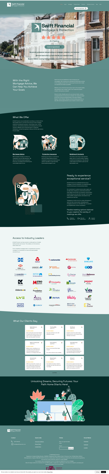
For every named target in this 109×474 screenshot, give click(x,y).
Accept (103, 472)
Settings (97, 472)
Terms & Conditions (39, 441)
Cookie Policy (38, 446)
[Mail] (12, 444)
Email (60, 445)
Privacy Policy (38, 444)
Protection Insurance (49, 154)
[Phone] (12, 441)
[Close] (107, 472)
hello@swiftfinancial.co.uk (19, 444)
